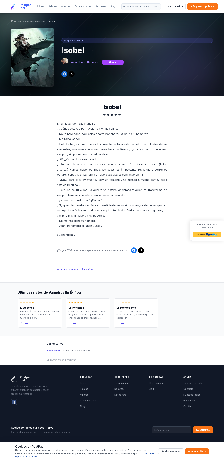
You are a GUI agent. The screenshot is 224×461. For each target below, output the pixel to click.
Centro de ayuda (192, 383)
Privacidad (189, 400)
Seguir (113, 62)
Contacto (188, 388)
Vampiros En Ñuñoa (35, 21)
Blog (112, 6)
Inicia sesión (53, 350)
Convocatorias (82, 6)
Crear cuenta (121, 383)
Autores (65, 6)
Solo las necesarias (170, 451)
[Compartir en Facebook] (64, 74)
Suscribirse (203, 429)
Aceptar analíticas (197, 451)
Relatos (52, 6)
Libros (40, 6)
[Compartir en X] (72, 74)
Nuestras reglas (191, 394)
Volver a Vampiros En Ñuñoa (75, 269)
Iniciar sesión (175, 6)
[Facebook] (14, 402)
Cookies (188, 406)
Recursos (100, 6)
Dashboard (120, 394)
